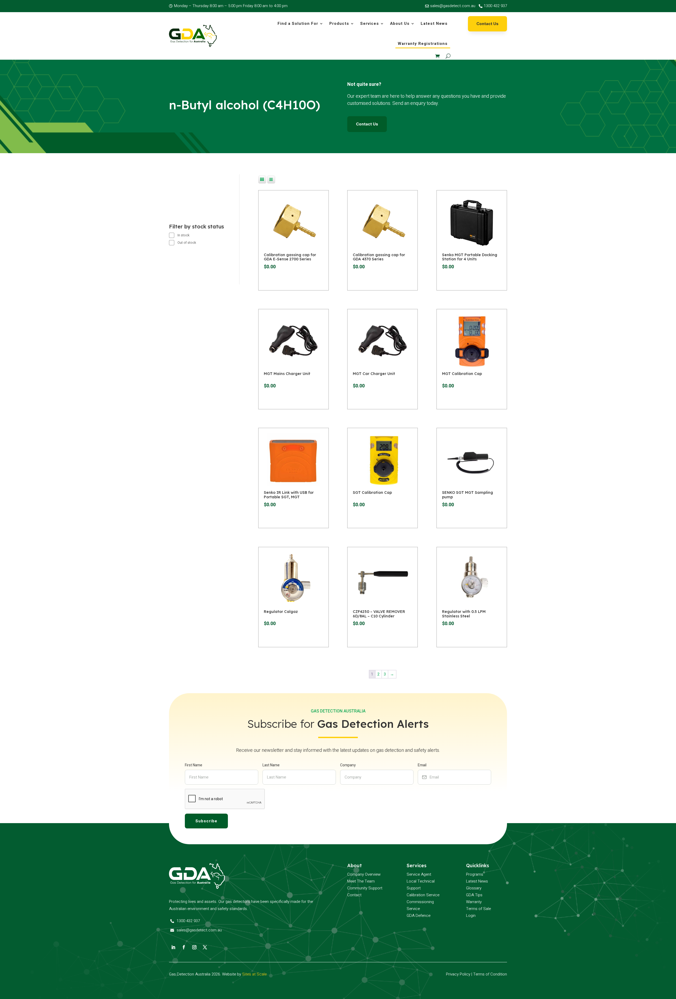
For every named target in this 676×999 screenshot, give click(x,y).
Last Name (271, 765)
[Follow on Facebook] (184, 947)
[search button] (447, 56)
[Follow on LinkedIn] (173, 947)
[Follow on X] (205, 947)
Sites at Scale (254, 974)
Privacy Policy (458, 974)
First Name (193, 765)
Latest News (434, 23)
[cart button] (437, 56)
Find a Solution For (298, 23)
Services (369, 23)
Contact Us (487, 23)
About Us (400, 23)
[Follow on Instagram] (194, 947)
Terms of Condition (490, 974)
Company (348, 765)
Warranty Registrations (423, 43)
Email (422, 765)
